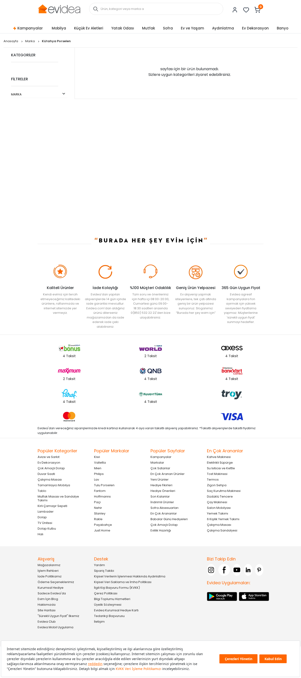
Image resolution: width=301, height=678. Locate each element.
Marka (30, 41)
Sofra (168, 28)
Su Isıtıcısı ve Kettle (221, 468)
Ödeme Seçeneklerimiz (56, 582)
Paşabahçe (103, 525)
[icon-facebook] (224, 570)
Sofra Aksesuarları (164, 508)
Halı (40, 534)
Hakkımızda (46, 604)
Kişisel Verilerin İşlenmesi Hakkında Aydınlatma (129, 576)
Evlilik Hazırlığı (160, 530)
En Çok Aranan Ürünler (167, 474)
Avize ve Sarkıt (48, 457)
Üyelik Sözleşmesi (107, 604)
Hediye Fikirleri (161, 485)
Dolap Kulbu (47, 528)
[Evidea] (59, 8)
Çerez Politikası (105, 593)
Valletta (100, 462)
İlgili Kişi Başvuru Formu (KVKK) (117, 587)
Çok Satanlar (160, 468)
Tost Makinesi (217, 474)
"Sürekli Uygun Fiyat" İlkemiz (58, 616)
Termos (213, 479)
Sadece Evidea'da (52, 593)
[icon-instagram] (211, 570)
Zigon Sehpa (216, 485)
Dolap (42, 517)
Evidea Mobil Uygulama (55, 627)
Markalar (157, 462)
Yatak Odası (122, 28)
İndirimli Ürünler (162, 502)
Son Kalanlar (160, 496)
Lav (96, 479)
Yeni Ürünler (159, 479)
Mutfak (148, 28)
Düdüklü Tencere (220, 496)
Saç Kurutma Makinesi (224, 491)
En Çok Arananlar (163, 513)
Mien (97, 468)
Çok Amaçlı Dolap (51, 468)
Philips (99, 474)
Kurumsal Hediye (50, 587)
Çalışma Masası (50, 479)
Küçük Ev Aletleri (88, 28)
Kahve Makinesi (219, 457)
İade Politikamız (50, 576)
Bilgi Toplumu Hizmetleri (112, 599)
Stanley (99, 513)
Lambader (46, 511)
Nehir (98, 508)
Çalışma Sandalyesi (222, 530)
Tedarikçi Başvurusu (109, 616)
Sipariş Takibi (104, 570)
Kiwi (97, 457)
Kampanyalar (30, 28)
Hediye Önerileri (162, 491)
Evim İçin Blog (48, 599)
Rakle (98, 519)
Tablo (42, 491)
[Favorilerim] (246, 10)
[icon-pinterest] (259, 570)
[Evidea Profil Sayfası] (235, 10)
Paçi (97, 502)
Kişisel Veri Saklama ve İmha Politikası (122, 582)
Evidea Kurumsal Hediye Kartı (116, 610)
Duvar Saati (46, 474)
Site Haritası (46, 610)
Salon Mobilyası (219, 508)
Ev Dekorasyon (255, 28)
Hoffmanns (102, 496)
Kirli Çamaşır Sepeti (52, 506)
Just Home (102, 530)
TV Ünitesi (45, 523)
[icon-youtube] (237, 570)
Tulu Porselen (104, 485)
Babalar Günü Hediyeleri (169, 519)
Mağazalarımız (49, 565)
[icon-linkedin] (248, 570)
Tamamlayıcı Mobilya (54, 485)
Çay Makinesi (217, 502)
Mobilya (59, 28)
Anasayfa (11, 41)
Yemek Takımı (217, 513)
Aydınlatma (223, 28)
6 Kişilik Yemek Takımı (223, 519)
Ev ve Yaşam (192, 28)
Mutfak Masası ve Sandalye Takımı (58, 498)
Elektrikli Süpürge (220, 462)
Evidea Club (47, 621)
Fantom (100, 491)
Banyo (282, 28)
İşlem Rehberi (48, 570)
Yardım (99, 565)
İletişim (99, 621)
